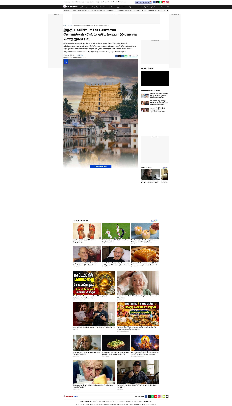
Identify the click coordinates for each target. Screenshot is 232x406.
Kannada (81, 2)
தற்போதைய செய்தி (86, 7)
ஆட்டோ (111, 7)
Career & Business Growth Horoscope (157, 10)
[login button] (162, 7)
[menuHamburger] (165, 7)
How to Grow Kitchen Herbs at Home (135, 10)
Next (167, 11)
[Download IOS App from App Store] (167, 396)
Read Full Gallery (101, 166)
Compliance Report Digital (139, 401)
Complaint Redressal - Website (122, 401)
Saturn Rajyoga (110, 10)
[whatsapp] (160, 2)
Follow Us (134, 56)
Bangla (107, 2)
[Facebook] (154, 2)
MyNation (123, 2)
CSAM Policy (109, 401)
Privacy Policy (101, 401)
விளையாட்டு (127, 7)
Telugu (97, 2)
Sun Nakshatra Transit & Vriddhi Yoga (95, 10)
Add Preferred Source (142, 2)
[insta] (167, 2)
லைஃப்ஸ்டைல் (137, 7)
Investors (149, 401)
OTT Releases (120, 10)
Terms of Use (93, 401)
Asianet (70, 396)
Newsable (74, 2)
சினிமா (104, 7)
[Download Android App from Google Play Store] (163, 396)
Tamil (102, 2)
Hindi (112, 2)
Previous (164, 11)
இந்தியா (154, 7)
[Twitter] (157, 2)
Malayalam (67, 2)
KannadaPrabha (89, 2)
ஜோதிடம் (147, 7)
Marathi (117, 2)
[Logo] (71, 7)
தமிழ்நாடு (97, 7)
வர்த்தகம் (118, 7)
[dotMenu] (160, 6)
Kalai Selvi (80, 55)
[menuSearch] (168, 7)
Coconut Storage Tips (78, 10)
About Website (84, 401)
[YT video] (163, 2)
